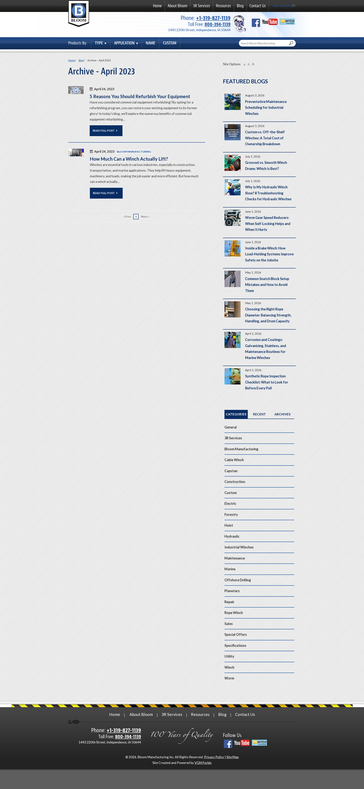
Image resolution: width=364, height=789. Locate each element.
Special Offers (235, 634)
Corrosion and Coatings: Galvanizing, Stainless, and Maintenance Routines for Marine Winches (259, 348)
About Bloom (177, 6)
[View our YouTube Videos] (270, 23)
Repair (229, 602)
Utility (229, 656)
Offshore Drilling (237, 580)
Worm (229, 678)
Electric (230, 503)
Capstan (231, 471)
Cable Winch (234, 460)
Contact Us (257, 6)
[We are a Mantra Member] (287, 23)
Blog (240, 6)
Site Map (232, 757)
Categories (236, 414)
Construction (234, 482)
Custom (169, 43)
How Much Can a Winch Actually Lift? (129, 159)
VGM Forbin (203, 763)
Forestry (231, 514)
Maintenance (234, 558)
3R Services (201, 6)
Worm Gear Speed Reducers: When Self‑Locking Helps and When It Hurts (259, 223)
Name (150, 43)
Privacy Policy (214, 757)
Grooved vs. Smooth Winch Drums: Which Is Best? (259, 164)
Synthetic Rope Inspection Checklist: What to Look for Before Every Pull (259, 381)
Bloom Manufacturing (134, 151)
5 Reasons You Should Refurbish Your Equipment (140, 96)
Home (157, 6)
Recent (259, 414)
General (230, 427)
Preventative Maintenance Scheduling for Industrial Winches (259, 106)
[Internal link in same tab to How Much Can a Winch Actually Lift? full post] (76, 155)
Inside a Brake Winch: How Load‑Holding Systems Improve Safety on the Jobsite (259, 253)
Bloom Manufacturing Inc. (156, 757)
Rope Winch (233, 613)
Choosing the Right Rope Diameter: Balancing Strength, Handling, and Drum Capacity (259, 314)
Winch (229, 667)
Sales (228, 624)
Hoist (228, 525)
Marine (229, 569)
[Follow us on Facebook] (256, 24)
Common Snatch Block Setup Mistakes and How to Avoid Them (259, 283)
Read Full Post (104, 130)
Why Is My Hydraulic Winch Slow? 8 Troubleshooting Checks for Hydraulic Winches (259, 192)
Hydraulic (231, 536)
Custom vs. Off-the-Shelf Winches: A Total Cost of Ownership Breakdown (259, 137)
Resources (223, 6)
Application (124, 43)
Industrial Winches (239, 547)
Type (99, 43)
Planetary (232, 591)
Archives (283, 414)
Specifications (235, 645)
